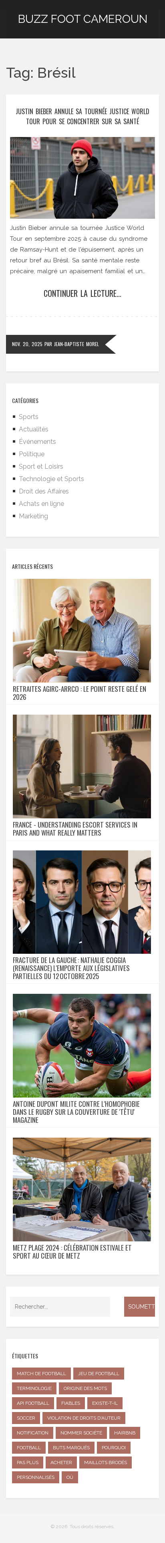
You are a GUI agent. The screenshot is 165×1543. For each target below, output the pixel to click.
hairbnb (124, 1433)
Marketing (33, 516)
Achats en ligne (41, 504)
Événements (37, 441)
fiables (70, 1403)
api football (33, 1403)
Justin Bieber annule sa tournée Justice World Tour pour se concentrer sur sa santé (82, 116)
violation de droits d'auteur (84, 1418)
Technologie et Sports (51, 479)
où (69, 1477)
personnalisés (35, 1477)
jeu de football (98, 1373)
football (29, 1447)
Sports (28, 417)
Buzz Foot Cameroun (82, 19)
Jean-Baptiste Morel (76, 343)
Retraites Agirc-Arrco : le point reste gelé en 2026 (79, 693)
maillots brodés (105, 1462)
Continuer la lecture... (82, 293)
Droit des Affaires (44, 491)
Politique (31, 454)
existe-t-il (105, 1403)
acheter (61, 1462)
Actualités (33, 429)
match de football (41, 1373)
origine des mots (85, 1388)
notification (32, 1433)
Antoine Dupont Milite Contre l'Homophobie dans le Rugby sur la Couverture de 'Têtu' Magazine (76, 1112)
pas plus (27, 1462)
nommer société (81, 1433)
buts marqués (71, 1447)
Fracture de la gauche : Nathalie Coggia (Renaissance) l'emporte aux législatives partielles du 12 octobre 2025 (71, 968)
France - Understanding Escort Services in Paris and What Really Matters (75, 829)
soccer (26, 1418)
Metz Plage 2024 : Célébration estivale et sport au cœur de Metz (72, 1252)
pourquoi (114, 1447)
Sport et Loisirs (41, 466)
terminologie (34, 1388)
